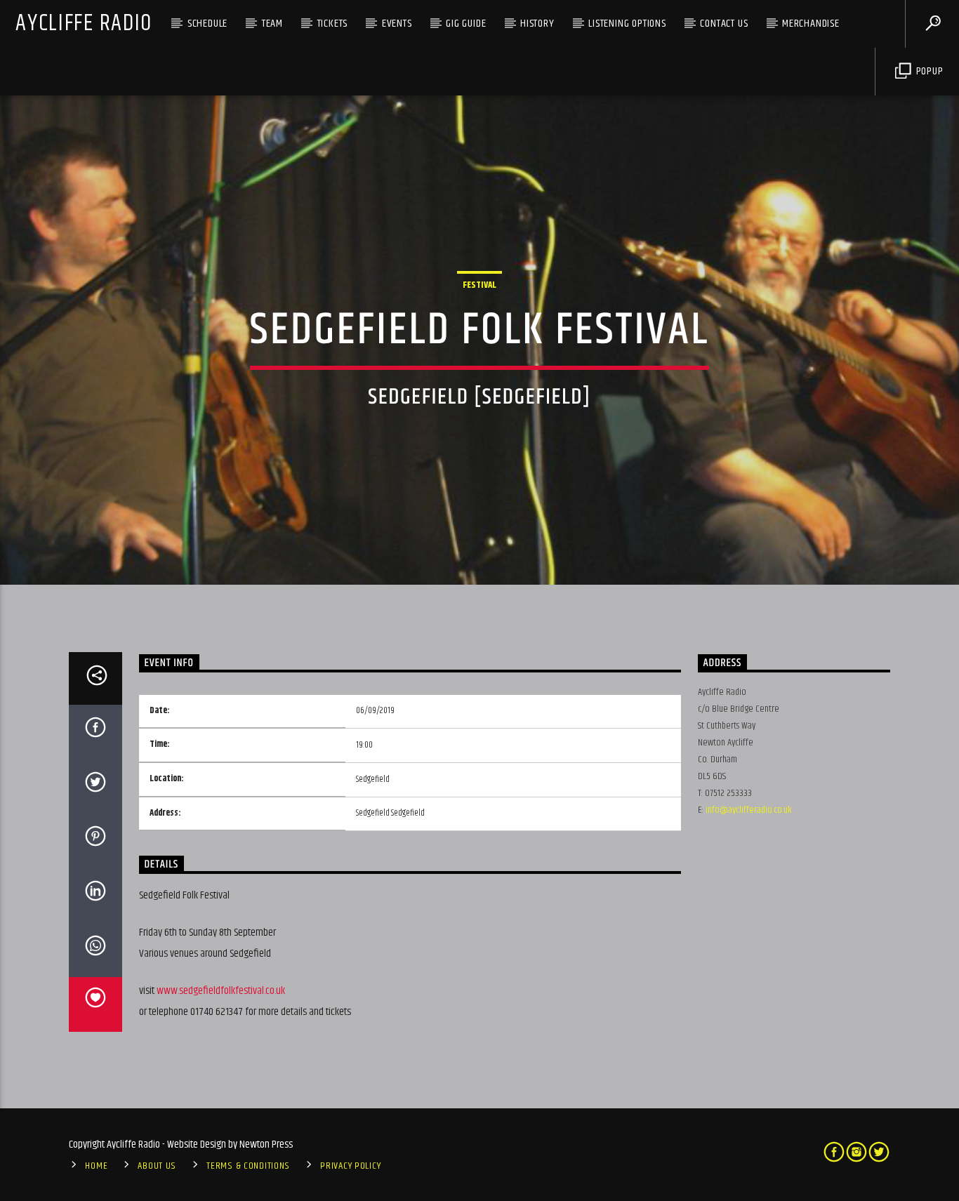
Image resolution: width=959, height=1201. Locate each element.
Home (96, 1166)
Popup (928, 71)
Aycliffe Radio (83, 23)
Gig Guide (466, 23)
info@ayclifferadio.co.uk (749, 810)
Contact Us (724, 23)
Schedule (207, 23)
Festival (479, 285)
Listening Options (627, 23)
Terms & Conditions (248, 1166)
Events (397, 23)
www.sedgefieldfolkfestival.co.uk (221, 991)
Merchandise (811, 23)
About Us (157, 1166)
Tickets (332, 23)
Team (272, 23)
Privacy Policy (350, 1166)
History (537, 23)
